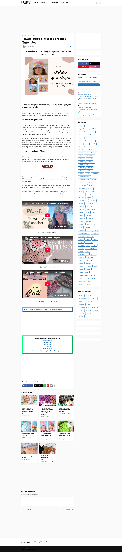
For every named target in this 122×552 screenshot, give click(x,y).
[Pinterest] (48, 385)
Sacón (87, 251)
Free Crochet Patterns (84, 107)
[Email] (51, 385)
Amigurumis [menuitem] (54, 2)
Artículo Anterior (26, 509)
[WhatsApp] (44, 385)
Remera (94, 245)
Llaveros (81, 206)
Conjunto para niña (84, 176)
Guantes (89, 194)
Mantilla (94, 212)
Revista (81, 248)
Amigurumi (91, 132)
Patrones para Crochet (85, 102)
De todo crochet (31, 549)
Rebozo (81, 242)
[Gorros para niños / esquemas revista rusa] (47, 426)
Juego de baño (83, 200)
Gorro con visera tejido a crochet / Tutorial (64, 409)
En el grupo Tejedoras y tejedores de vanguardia (47, 351)
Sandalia (93, 254)
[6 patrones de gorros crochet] (29, 448)
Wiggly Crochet (90, 278)
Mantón (81, 215)
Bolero (92, 141)
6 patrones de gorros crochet (28, 456)
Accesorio (88, 126)
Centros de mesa (84, 164)
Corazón (94, 179)
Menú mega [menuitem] (43, 2)
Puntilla (88, 239)
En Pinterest (47, 346)
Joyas (95, 197)
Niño (93, 224)
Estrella (90, 188)
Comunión (95, 173)
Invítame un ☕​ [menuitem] (65, 2)
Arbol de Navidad (90, 135)
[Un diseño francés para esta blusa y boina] (47, 448)
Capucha (89, 158)
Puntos (95, 239)
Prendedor (90, 236)
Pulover (81, 239)
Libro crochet (89, 203)
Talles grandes (90, 263)
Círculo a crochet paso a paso (87, 103)
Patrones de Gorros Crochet (28, 434)
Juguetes (92, 200)
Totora (95, 266)
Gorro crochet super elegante (52, 309)
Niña (88, 224)
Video (49, 382)
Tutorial (45, 382)
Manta (81, 212)
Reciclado (89, 242)
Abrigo (81, 126)
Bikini (80, 141)
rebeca (88, 284)
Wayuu (81, 278)
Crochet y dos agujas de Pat (86, 115)
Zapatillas (82, 281)
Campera (93, 152)
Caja (92, 146)
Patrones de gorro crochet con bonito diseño (64, 435)
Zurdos (81, 284)
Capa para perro (89, 155)
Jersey (89, 197)
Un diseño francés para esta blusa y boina (46, 457)
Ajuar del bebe (93, 129)
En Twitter (47, 344)
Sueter (81, 263)
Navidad (81, 224)
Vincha (93, 275)
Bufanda (93, 143)
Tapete (89, 266)
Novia (80, 227)
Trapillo (81, 269)
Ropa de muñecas (91, 248)
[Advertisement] (61, 19)
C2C (80, 146)
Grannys (81, 194)
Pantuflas (81, 230)
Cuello (90, 185)
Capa (80, 155)
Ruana (81, 251)
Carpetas (89, 161)
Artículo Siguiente (68, 509)
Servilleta (81, 257)
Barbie (81, 138)
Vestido (88, 269)
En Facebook (47, 340)
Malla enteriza (91, 209)
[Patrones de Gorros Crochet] (29, 426)
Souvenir (89, 260)
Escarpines (82, 188)
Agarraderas (82, 129)
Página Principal (26, 35)
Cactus (86, 146)
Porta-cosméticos (84, 233)
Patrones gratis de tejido (85, 94)
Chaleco (81, 167)
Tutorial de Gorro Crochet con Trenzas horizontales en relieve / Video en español (47, 411)
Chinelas (89, 170)
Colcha (81, 173)
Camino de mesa (83, 152)
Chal (92, 164)
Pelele (89, 230)
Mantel (87, 212)
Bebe (95, 138)
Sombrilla (81, 260)
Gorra (34, 35)
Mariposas (82, 218)
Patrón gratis (33, 382)
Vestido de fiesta (83, 272)
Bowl (86, 143)
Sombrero (40, 382)
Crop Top (89, 182)
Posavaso (81, 236)
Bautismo (88, 138)
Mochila (88, 221)
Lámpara (89, 206)
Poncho (96, 230)
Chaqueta (82, 170)
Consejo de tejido (84, 179)
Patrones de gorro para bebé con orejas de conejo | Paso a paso (28, 410)
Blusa (86, 141)
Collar (87, 173)
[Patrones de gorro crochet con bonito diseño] (66, 426)
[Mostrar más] (54, 385)
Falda (80, 191)
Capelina (81, 158)
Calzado (90, 149)
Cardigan (81, 161)
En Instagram (47, 349)
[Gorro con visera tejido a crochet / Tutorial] (66, 400)
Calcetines (82, 149)
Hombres (81, 197)
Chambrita (89, 167)
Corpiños (81, 182)
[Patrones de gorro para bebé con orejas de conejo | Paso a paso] (29, 400)
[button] (96, 2)
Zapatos (90, 281)
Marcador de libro (91, 215)
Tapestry (81, 266)
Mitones (81, 221)
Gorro (92, 191)
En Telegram (47, 342)
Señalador (90, 257)
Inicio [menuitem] (36, 2)
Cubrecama (82, 185)
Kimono (81, 203)
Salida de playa (83, 254)
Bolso (80, 143)
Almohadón (82, 132)
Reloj (88, 245)
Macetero (81, 209)
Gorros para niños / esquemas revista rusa (47, 435)
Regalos (81, 245)
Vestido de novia (83, 275)
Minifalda (90, 218)
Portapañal (95, 233)
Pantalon (87, 227)
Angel (80, 135)
